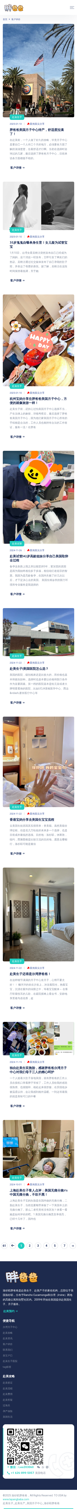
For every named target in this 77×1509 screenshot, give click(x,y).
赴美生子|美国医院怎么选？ (29, 668)
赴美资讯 (8, 1338)
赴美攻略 (8, 1332)
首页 (5, 19)
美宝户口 (8, 1355)
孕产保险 (8, 1411)
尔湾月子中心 (10, 1327)
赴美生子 (17, 117)
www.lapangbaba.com (16, 1499)
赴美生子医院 (10, 1361)
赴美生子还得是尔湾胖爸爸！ (30, 974)
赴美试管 (17, 543)
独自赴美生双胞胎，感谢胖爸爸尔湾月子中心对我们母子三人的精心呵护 (38, 1070)
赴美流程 (8, 1388)
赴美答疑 (8, 1399)
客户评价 (15, 19)
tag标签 (7, 1366)
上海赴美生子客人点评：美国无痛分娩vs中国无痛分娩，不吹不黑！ (39, 1192)
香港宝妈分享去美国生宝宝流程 (32, 819)
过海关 (6, 1405)
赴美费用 (8, 1394)
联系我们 (8, 1349)
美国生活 (8, 1416)
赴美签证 (8, 1382)
